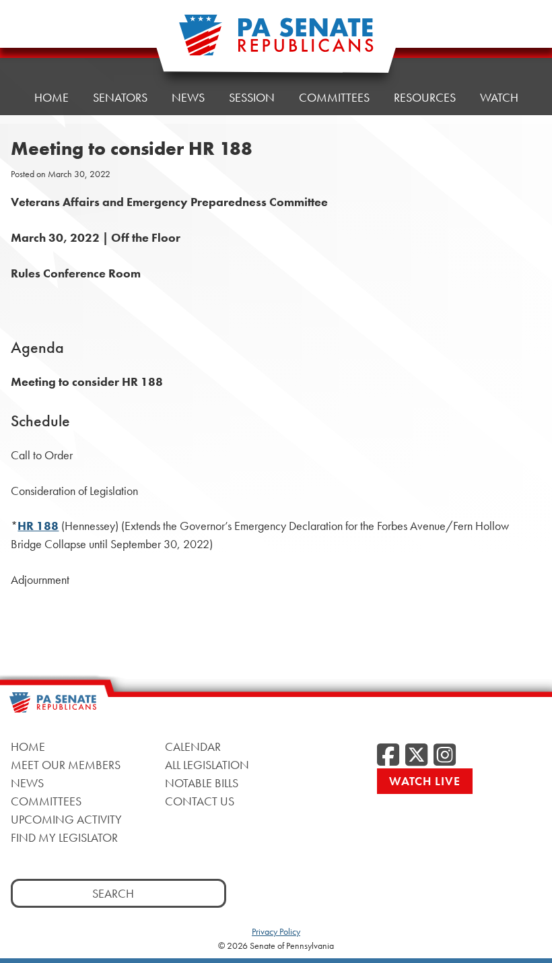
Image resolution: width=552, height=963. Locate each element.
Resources (425, 97)
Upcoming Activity (66, 819)
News (188, 97)
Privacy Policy (276, 931)
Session (252, 97)
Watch (499, 97)
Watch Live (424, 781)
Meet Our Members (65, 764)
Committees (334, 97)
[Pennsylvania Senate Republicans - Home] (276, 42)
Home (51, 97)
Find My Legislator (64, 837)
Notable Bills (201, 783)
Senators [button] (120, 97)
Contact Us (199, 801)
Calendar (193, 746)
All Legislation (207, 764)
